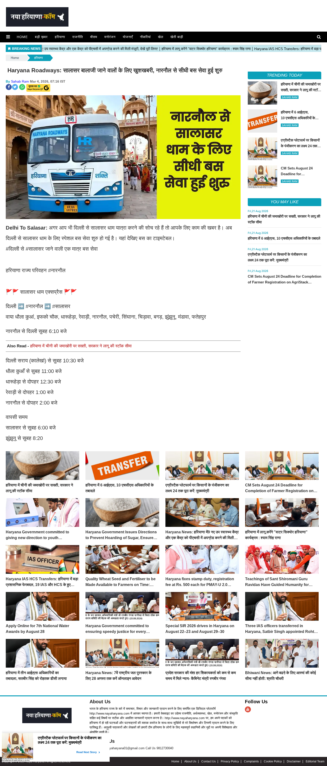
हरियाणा (60, 37)
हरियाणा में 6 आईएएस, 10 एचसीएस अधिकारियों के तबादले (284, 238)
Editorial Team (315, 761)
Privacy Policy (230, 761)
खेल (160, 37)
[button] (8, 36)
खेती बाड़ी (176, 37)
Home (22, 37)
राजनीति (77, 37)
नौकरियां (145, 37)
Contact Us (208, 761)
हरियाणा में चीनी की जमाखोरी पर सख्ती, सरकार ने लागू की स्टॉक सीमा (81, 346)
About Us (100, 701)
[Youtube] (248, 709)
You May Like (284, 202)
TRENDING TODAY (284, 75)
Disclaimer (294, 761)
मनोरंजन (110, 37)
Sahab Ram (20, 81)
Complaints (251, 761)
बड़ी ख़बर (41, 37)
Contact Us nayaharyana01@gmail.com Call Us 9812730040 (131, 748)
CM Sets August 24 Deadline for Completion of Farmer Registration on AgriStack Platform (284, 282)
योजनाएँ (128, 37)
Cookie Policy (273, 761)
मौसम (93, 37)
